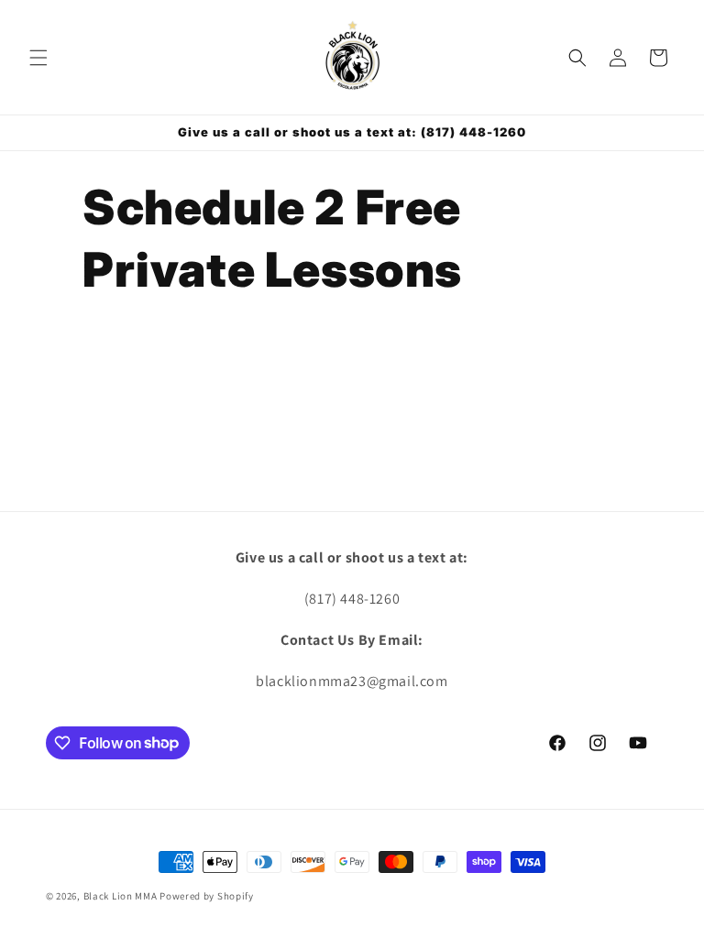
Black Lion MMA (120, 895)
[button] (38, 58)
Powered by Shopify (207, 895)
